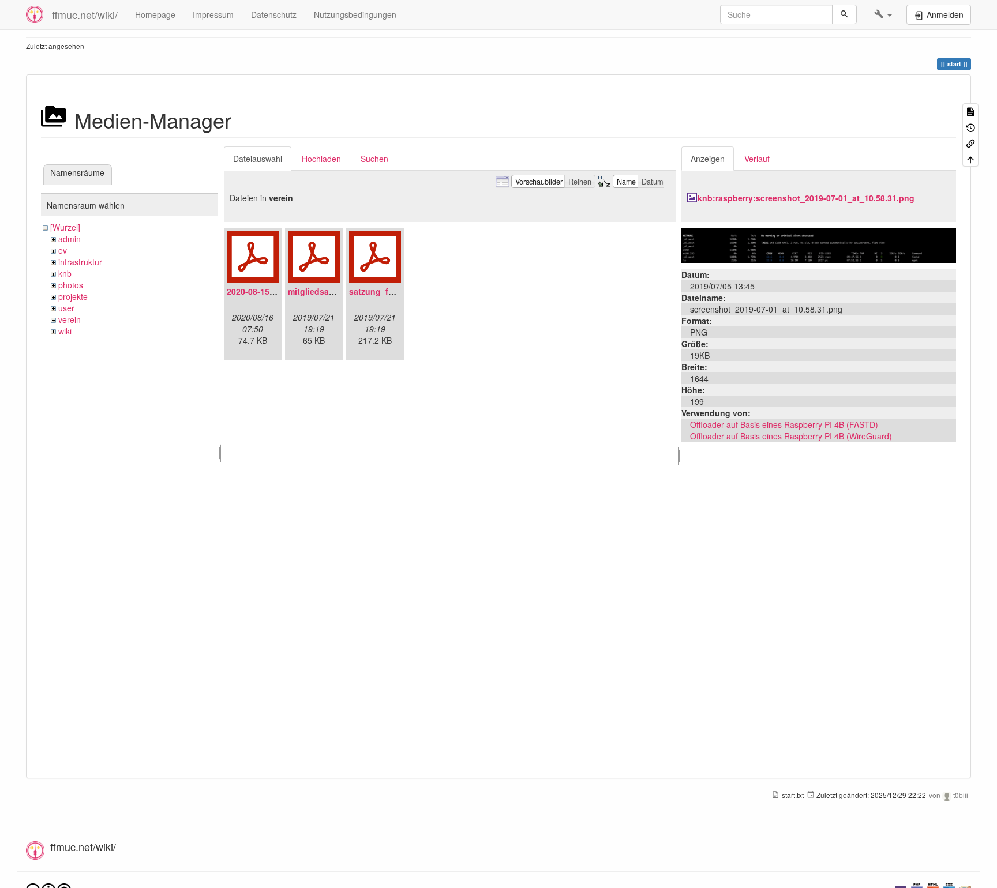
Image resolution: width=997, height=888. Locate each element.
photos (70, 285)
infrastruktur (80, 262)
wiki (65, 331)
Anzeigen (708, 158)
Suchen (374, 158)
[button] (883, 14)
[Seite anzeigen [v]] (970, 111)
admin (69, 238)
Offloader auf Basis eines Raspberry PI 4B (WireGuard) (791, 436)
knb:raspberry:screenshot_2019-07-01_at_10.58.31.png (806, 198)
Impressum (213, 14)
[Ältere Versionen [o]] (970, 126)
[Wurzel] (65, 227)
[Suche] (844, 14)
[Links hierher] (970, 143)
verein (69, 319)
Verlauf (757, 158)
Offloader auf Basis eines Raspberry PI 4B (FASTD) (784, 424)
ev (62, 250)
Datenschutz (274, 14)
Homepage (155, 14)
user (66, 308)
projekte (73, 296)
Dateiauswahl (257, 158)
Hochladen (321, 158)
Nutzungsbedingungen (355, 14)
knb (65, 273)
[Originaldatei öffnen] (818, 244)
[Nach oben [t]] (970, 158)
